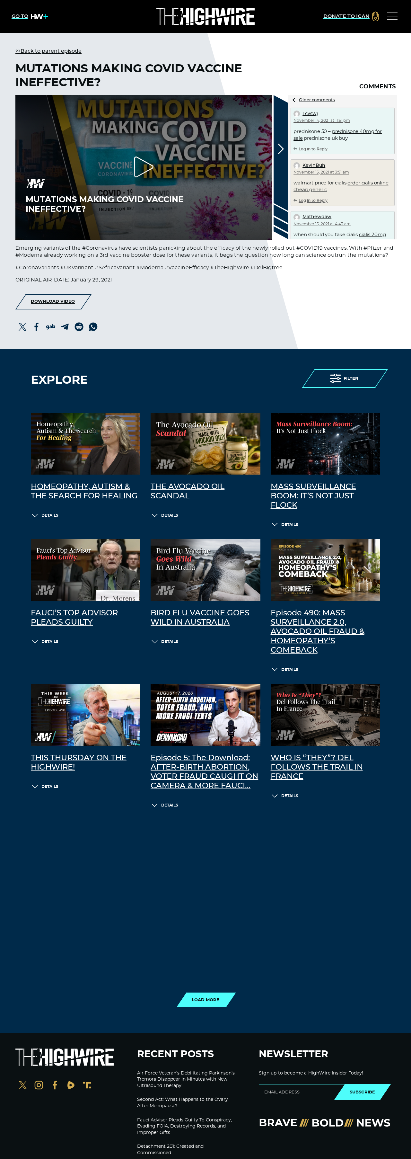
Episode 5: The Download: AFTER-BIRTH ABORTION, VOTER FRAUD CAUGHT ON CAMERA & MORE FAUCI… (204, 771)
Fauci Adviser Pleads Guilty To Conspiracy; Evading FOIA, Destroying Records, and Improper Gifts (184, 1126)
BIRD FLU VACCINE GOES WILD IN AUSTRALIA (200, 617)
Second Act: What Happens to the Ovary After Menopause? (182, 1102)
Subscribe (362, 1092)
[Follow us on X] (22, 1086)
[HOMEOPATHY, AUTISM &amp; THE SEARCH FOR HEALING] (85, 444)
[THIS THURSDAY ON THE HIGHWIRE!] (85, 715)
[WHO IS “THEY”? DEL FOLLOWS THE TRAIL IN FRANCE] (325, 715)
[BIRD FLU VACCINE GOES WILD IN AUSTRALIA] (205, 570)
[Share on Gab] (51, 327)
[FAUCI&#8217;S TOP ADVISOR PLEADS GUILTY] (85, 570)
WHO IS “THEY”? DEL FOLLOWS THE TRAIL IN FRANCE (317, 767)
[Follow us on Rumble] (71, 1086)
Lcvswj (310, 113)
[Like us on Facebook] (55, 1086)
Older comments (317, 100)
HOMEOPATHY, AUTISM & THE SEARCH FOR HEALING (84, 491)
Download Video (53, 301)
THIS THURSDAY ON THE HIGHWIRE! (79, 762)
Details (49, 515)
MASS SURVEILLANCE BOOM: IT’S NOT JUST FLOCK (313, 496)
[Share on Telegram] (65, 327)
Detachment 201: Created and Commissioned (170, 1149)
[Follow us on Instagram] (38, 1086)
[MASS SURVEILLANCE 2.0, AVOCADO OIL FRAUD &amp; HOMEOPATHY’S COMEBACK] (325, 570)
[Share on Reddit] (79, 327)
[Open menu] (392, 16)
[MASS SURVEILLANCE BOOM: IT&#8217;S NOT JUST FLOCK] (325, 444)
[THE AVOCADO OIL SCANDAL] (205, 444)
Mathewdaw (316, 217)
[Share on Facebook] (37, 327)
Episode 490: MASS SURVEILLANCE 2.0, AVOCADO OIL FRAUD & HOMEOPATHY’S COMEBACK (317, 631)
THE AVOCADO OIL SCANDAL (187, 491)
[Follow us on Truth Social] (87, 1086)
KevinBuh (313, 165)
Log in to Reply (313, 149)
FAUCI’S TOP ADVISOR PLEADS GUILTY (74, 617)
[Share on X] (22, 327)
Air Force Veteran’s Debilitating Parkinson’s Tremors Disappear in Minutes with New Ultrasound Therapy (186, 1079)
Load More (205, 1000)
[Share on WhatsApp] (93, 327)
